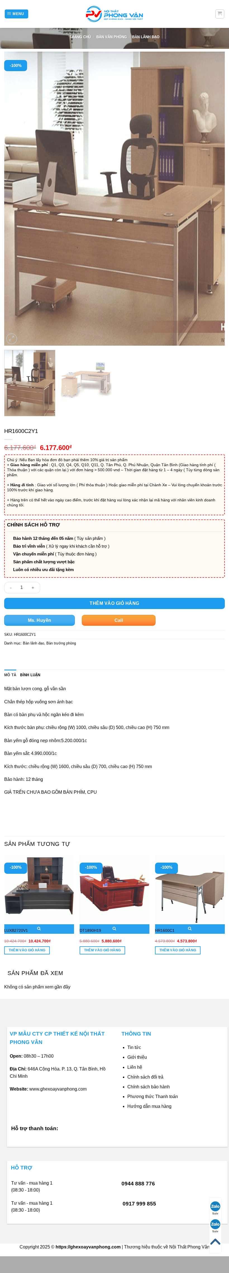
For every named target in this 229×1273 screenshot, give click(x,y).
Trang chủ (80, 37)
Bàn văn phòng (111, 37)
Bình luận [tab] (30, 675)
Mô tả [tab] (10, 675)
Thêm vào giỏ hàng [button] (27, 950)
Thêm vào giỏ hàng (114, 603)
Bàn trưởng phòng (61, 643)
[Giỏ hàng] (220, 13)
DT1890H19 (90, 930)
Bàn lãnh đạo (145, 37)
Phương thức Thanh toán (152, 1096)
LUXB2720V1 (16, 930)
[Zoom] (11, 338)
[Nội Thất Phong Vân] (114, 14)
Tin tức (134, 1047)
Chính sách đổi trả (145, 1077)
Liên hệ (134, 1067)
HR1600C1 (165, 930)
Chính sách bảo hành (148, 1086)
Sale (215, 1213)
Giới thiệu (137, 1057)
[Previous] (16, 198)
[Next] (213, 198)
